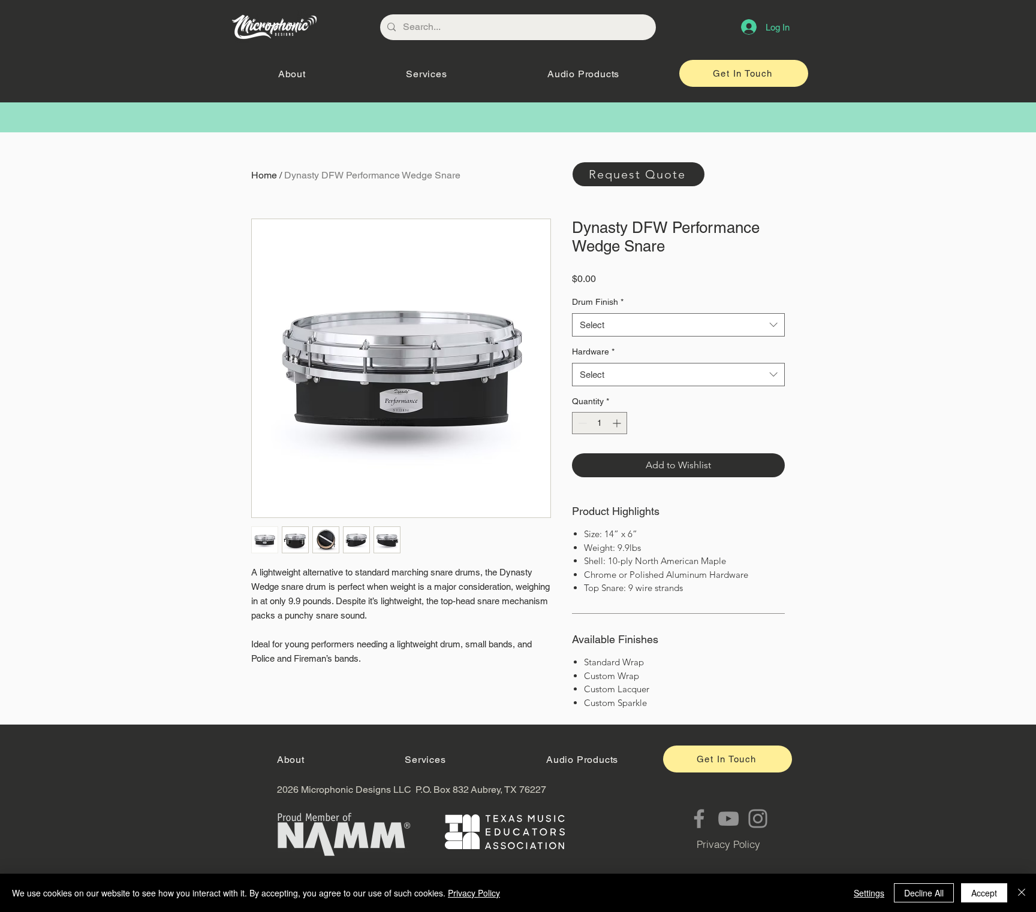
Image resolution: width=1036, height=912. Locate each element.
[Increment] (617, 423)
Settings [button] (869, 893)
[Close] (1021, 892)
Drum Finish (598, 302)
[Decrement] (581, 423)
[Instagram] (757, 818)
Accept (984, 893)
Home (264, 175)
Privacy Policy (474, 893)
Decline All (924, 893)
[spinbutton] (599, 423)
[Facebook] (699, 818)
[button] (291, 74)
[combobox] (678, 325)
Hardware (593, 351)
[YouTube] (728, 818)
